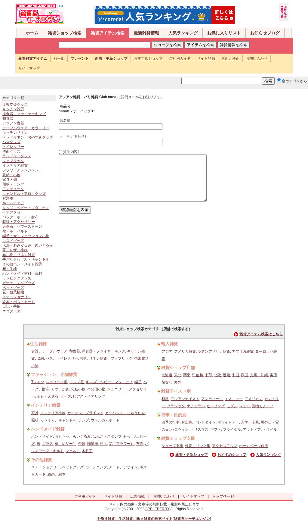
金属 (81, 444)
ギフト (215, 429)
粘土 (103, 444)
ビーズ (65, 396)
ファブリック (13, 161)
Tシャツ (37, 382)
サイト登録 (206, 58)
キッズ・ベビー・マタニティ (25, 208)
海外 (177, 382)
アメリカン (254, 399)
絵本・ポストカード (18, 302)
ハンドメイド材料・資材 (22, 273)
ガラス (47, 444)
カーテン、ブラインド (85, 413)
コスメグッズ (13, 241)
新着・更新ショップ (191, 455)
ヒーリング (216, 406)
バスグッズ (11, 142)
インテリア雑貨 (15, 165)
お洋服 (7, 198)
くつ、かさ (60, 389)
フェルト (73, 451)
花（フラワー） (121, 444)
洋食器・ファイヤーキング (24, 114)
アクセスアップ (224, 446)
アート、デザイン (123, 467)
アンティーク (13, 189)
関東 (186, 375)
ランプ (83, 420)
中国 (235, 375)
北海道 (167, 375)
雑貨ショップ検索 (65, 32)
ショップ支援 (172, 446)
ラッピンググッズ (16, 278)
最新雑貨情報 (146, 32)
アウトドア (252, 429)
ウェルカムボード (105, 420)
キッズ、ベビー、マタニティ (109, 382)
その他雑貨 (41, 459)
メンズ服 (76, 382)
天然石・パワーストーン (22, 226)
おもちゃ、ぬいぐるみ (73, 436)
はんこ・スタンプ (107, 436)
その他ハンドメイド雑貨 (22, 264)
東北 (177, 375)
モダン (231, 406)
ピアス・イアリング (89, 396)
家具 (34, 413)
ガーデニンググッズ (18, 283)
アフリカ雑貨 (243, 351)
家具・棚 (9, 179)
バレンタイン (205, 422)
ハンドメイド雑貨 (48, 429)
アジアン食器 (13, 123)
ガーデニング (96, 467)
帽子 (138, 382)
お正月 (186, 422)
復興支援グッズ (15, 104)
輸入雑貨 (169, 343)
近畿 (226, 375)
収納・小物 (11, 175)
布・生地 (9, 269)
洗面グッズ (11, 151)
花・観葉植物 (13, 292)
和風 (165, 399)
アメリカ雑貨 (185, 351)
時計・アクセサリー (18, 222)
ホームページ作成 (253, 446)
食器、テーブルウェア (49, 351)
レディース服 (57, 382)
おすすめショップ (148, 58)
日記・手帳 (11, 306)
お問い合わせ (256, 58)
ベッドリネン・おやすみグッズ (27, 137)
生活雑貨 (38, 343)
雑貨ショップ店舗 (178, 367)
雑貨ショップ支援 (178, 438)
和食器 (7, 118)
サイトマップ (29, 68)
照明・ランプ (13, 184)
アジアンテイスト (185, 399)
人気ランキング (183, 32)
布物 (139, 444)
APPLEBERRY (157, 509)
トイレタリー (13, 147)
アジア (167, 351)
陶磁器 (92, 444)
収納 (40, 358)
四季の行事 (171, 422)
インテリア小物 (53, 413)
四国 (244, 375)
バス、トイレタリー (62, 358)
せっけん (130, 436)
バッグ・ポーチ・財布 (20, 217)
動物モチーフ (262, 406)
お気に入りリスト (224, 32)
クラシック (176, 406)
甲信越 (197, 375)
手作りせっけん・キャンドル (25, 259)
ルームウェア (13, 203)
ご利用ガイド (180, 58)
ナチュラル (196, 406)
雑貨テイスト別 (176, 391)
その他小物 (96, 389)
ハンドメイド (42, 436)
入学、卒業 (250, 422)
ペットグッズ (13, 288)
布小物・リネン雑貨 (18, 255)
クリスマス (199, 429)
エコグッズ (11, 311)
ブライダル (232, 429)
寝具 (83, 358)
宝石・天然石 (47, 396)
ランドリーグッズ (16, 156)
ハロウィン (180, 429)
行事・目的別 (173, 414)
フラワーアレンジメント (22, 170)
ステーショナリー (16, 297)
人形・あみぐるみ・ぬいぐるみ (27, 245)
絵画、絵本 (57, 474)
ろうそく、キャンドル (58, 420)
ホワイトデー (228, 422)
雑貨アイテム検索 (108, 32)
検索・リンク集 (197, 446)
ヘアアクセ (11, 212)
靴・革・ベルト (15, 231)
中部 (208, 375)
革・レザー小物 (15, 250)
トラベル (270, 429)
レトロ (244, 406)
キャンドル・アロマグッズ (24, 194)
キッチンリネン (15, 132)
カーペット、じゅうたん (125, 413)
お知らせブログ (265, 32)
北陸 (217, 375)
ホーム (32, 32)
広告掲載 (137, 496)
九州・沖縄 (259, 375)
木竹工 (87, 451)
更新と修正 (230, 58)
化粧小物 (78, 389)
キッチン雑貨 (13, 109)
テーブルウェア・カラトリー (25, 128)
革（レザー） (65, 444)
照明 (34, 420)
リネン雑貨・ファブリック (110, 358)
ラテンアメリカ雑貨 (214, 351)
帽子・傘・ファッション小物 (25, 236)
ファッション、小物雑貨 (54, 374)
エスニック (234, 399)
